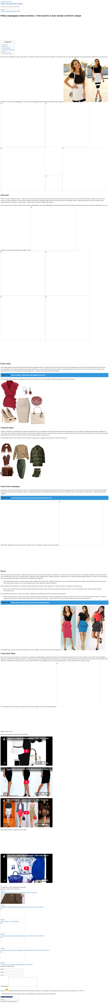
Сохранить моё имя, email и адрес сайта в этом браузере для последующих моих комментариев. (29, 994)
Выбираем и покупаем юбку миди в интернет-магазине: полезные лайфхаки (22, 907)
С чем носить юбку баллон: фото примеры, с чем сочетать (17, 964)
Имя (2, 969)
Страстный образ (6, 53)
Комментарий (4, 986)
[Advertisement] (54, 29)
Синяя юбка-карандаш (7, 49)
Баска (3, 51)
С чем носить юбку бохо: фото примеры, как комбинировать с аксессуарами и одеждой (25, 950)
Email (2, 972)
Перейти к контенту (6, 1)
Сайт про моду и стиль (12, 3)
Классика (4, 44)
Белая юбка (4, 46)
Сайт (2, 975)
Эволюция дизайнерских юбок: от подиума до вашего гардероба (19, 892)
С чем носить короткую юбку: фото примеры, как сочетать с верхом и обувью (22, 935)
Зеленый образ (5, 48)
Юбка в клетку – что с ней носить (10, 921)
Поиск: (3, 9)
